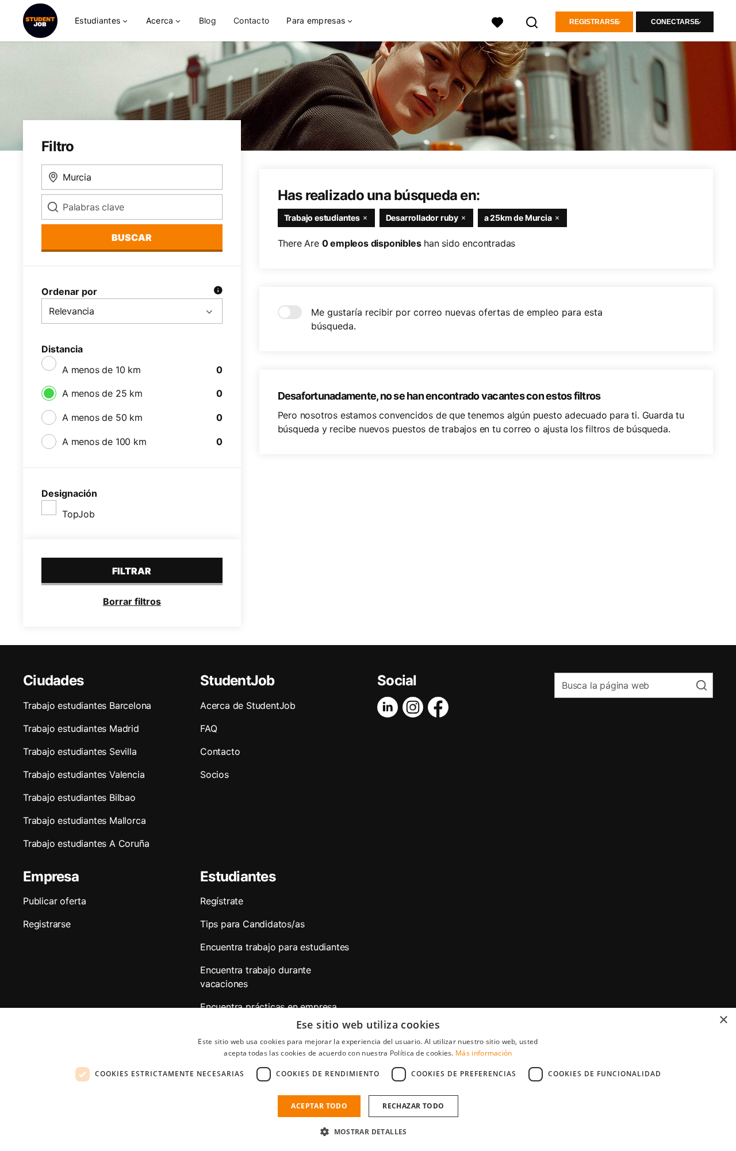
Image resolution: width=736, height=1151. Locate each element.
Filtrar (131, 571)
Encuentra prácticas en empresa (268, 1006)
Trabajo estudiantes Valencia (83, 774)
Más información (483, 1053)
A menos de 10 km (101, 369)
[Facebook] (440, 707)
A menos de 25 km (102, 393)
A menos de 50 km (102, 417)
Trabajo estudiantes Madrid (81, 728)
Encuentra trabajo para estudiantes (274, 947)
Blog (207, 20)
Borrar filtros (132, 601)
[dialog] (368, 1079)
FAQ (208, 728)
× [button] (723, 1020)
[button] (368, 1131)
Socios (214, 774)
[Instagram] (415, 707)
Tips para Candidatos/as (252, 924)
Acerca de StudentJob (248, 705)
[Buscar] (532, 21)
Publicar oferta (54, 901)
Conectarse (675, 22)
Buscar (132, 237)
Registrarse (594, 22)
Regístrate (221, 901)
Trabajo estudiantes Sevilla (80, 751)
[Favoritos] (497, 21)
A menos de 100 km (104, 441)
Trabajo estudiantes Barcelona (87, 705)
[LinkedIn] (389, 707)
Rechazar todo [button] (413, 1106)
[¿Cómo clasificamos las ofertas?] (218, 291)
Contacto (251, 20)
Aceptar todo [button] (319, 1106)
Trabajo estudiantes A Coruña (86, 843)
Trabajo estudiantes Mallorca (84, 820)
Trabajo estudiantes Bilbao (79, 797)
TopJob (78, 514)
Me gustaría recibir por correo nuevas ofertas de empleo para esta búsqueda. (457, 319)
